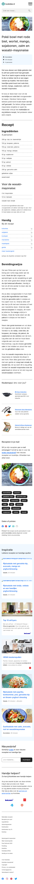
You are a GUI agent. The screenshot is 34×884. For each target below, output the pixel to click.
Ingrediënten (5, 822)
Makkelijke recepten (7, 817)
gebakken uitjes (8, 496)
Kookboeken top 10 (7, 829)
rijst (11, 504)
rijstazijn (19, 504)
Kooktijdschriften (6, 850)
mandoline (5, 240)
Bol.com (9, 800)
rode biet (6, 508)
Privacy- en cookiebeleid (8, 867)
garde (4, 247)
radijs (5, 504)
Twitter (9, 526)
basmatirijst (7, 492)
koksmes (5, 228)
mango (5, 500)
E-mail (13, 526)
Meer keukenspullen (7, 841)
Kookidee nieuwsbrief (7, 862)
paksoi (24, 500)
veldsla (16, 512)
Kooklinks (4, 848)
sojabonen (6, 512)
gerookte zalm (21, 496)
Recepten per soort (7, 819)
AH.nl (12, 805)
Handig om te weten (7, 853)
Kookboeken (5, 827)
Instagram (7, 879)
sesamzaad (16, 508)
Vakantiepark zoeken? (8, 872)
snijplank (5, 232)
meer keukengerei (8, 251)
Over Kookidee (6, 859)
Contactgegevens (6, 869)
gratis (11, 750)
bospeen (17, 492)
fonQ (22, 805)
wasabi (24, 512)
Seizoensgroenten (6, 824)
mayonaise (14, 500)
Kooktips (4, 832)
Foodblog (4, 846)
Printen (17, 526)
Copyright (4, 864)
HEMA (24, 800)
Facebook (3, 526)
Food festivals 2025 (7, 843)
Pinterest (6, 526)
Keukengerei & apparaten (8, 838)
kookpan (5, 236)
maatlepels (5, 243)
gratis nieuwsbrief (9, 453)
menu (30, 5)
